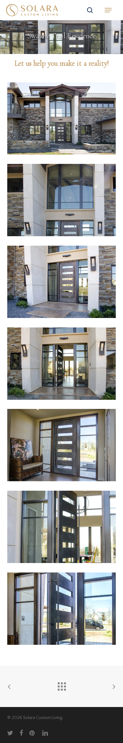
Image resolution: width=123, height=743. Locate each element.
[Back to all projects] (61, 685)
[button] (108, 10)
